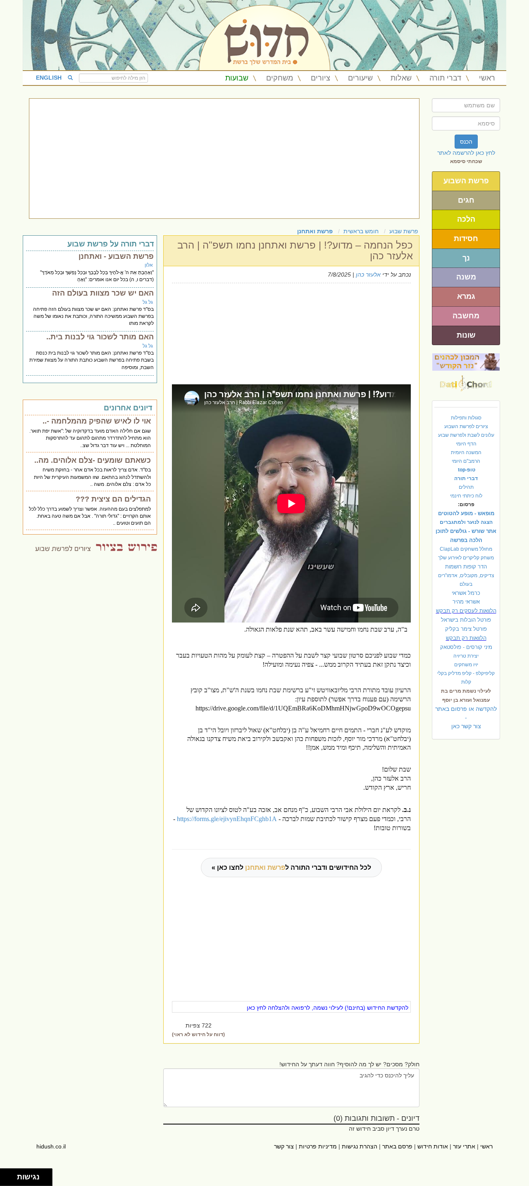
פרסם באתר (397, 1146)
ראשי (487, 78)
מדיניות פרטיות (318, 1146)
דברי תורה (445, 78)
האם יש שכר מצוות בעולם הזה (103, 293)
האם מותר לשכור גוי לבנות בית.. (100, 337)
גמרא (466, 296)
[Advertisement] (224, 158)
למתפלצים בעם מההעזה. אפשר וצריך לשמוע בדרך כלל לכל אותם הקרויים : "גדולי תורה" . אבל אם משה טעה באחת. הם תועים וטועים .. (90, 516)
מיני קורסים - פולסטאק (466, 647)
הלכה (466, 219)
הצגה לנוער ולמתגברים (466, 522)
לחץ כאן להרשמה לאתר (466, 152)
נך (466, 258)
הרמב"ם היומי (466, 461)
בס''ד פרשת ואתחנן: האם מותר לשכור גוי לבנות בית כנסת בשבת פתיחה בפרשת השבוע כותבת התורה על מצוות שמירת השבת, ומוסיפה (91, 360)
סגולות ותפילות (466, 418)
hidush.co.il (51, 1146)
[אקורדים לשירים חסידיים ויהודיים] (466, 381)
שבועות (236, 78)
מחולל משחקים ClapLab (466, 549)
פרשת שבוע (403, 231)
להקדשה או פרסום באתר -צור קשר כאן (466, 717)
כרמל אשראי (466, 593)
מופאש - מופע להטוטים (466, 513)
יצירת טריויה (466, 656)
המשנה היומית (466, 452)
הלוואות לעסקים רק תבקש (466, 611)
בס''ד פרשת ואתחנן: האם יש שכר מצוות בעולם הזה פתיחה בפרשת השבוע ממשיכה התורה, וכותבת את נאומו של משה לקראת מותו (93, 316)
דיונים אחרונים (128, 408)
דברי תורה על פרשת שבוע (110, 244)
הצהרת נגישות (359, 1146)
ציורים (320, 78)
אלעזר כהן (368, 274)
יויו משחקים (466, 665)
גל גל (148, 302)
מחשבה (466, 316)
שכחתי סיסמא (466, 161)
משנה (466, 277)
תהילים (466, 487)
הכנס (466, 141)
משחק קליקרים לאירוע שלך (466, 558)
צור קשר (284, 1146)
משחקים (279, 78)
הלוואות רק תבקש (466, 638)
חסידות (466, 238)
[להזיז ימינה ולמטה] (11, 1179)
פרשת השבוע (466, 181)
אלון (149, 265)
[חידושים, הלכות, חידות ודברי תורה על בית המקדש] (466, 361)
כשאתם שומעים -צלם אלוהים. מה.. (92, 460)
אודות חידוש (432, 1146)
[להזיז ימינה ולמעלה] (11, 1175)
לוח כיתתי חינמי (466, 496)
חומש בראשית (361, 231)
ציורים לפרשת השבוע (466, 426)
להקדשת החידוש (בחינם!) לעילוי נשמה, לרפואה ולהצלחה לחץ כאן (327, 1007)
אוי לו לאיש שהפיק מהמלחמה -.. (97, 421)
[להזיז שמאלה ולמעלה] (6, 1175)
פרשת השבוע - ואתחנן (116, 256)
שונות (466, 335)
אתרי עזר (464, 1146)
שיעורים (360, 78)
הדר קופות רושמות (466, 566)
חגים (466, 200)
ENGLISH (49, 77)
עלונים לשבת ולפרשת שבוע (466, 435)
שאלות (401, 78)
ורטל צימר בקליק (466, 629)
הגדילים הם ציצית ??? (113, 499)
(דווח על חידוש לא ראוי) (198, 1034)
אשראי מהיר (466, 602)
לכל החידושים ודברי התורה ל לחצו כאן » (291, 867)
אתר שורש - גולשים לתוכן (466, 531)
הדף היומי (466, 444)
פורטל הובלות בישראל (466, 620)
